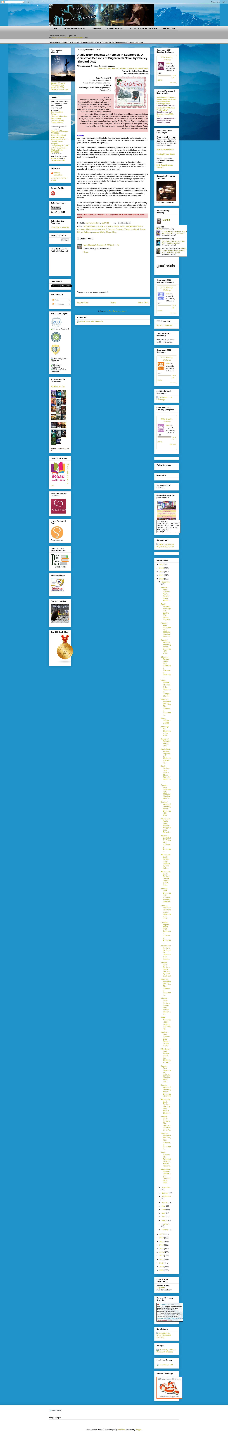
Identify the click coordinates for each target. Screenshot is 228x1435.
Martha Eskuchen (58, 174)
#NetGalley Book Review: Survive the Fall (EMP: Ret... (165, 878)
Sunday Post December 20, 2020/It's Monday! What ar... (166, 791)
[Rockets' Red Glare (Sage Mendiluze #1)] (59, 428)
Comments (59, 304)
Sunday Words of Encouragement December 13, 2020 (166, 912)
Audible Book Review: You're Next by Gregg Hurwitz (165, 594)
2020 (161, 579)
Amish (110, 226)
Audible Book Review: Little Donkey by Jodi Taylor (165, 1039)
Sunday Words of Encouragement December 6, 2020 (166, 1090)
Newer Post (82, 303)
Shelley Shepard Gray (108, 232)
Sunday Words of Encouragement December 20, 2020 (166, 808)
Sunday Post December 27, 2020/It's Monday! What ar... (166, 630)
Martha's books (58, 387)
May (164, 1213)
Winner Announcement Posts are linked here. (68, 38)
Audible (116, 226)
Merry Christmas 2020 (166, 720)
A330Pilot (121, 1430)
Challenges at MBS (115, 28)
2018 (161, 1238)
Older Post (143, 303)
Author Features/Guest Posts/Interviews (166, 100)
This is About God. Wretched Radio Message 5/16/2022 (59, 137)
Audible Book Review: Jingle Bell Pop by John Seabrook (166, 969)
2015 (161, 1249)
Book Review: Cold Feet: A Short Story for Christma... (166, 774)
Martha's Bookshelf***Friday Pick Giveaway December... (166, 707)
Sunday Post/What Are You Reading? (165, 109)
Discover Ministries (59, 116)
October (165, 1193)
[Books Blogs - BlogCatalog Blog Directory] (166, 1337)
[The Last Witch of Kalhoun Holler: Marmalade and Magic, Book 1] (54, 412)
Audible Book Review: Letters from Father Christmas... (166, 1006)
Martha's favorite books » (60, 449)
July (163, 1206)
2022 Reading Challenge (167, 358)
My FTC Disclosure (164, 325)
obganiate (160, 1288)
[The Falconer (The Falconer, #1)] (64, 404)
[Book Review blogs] (65, 663)
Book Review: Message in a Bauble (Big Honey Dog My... (166, 612)
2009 (161, 1270)
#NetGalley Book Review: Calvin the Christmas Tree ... (166, 1055)
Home (54, 28)
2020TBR (99, 226)
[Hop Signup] (166, 399)
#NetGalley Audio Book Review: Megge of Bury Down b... (166, 825)
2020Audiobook (89, 226)
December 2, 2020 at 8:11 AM (108, 245)
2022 (161, 572)
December (166, 582)
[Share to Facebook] (127, 223)
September (166, 1196)
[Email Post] (115, 223)
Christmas (81, 229)
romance (95, 232)
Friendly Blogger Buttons (74, 28)
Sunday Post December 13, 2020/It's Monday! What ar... (166, 895)
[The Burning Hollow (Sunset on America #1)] (64, 428)
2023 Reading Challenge (167, 288)
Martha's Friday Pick (165, 150)
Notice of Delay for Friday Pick (166, 742)
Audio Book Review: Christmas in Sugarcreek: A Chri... (166, 1176)
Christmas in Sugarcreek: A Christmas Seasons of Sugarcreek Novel (123, 69)
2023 (161, 568)
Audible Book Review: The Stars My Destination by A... (166, 1123)
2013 (161, 1256)
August (165, 1202)
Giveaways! (96, 28)
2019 (161, 1234)
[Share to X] (124, 223)
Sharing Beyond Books (165, 154)
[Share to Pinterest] (129, 223)
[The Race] (54, 428)
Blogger (138, 1430)
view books (173, 82)
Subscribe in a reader (60, 227)
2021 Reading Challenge (167, 420)
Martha (168, 63)
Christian (139, 226)
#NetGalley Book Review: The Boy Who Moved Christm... (166, 1106)
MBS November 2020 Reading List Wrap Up (166, 1023)
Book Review (130, 226)
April (164, 1217)
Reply (86, 252)
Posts (56, 300)
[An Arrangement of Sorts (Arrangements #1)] (59, 420)
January (165, 1230)
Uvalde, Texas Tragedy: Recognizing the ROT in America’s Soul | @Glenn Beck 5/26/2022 (60, 146)
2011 (161, 1263)
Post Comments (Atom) (118, 311)
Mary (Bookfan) (90, 245)
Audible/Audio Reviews (165, 97)
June (164, 1209)
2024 (161, 564)
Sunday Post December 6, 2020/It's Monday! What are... (166, 1074)
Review (142, 229)
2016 (161, 1245)
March (164, 1220)
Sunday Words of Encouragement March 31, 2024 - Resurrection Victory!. (60, 86)
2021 (161, 575)
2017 (161, 1241)
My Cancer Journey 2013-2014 (143, 28)
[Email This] (119, 223)
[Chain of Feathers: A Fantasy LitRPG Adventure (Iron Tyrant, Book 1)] (64, 420)
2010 (161, 1266)
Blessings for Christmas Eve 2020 (166, 730)
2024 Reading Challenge (167, 58)
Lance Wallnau (57, 123)
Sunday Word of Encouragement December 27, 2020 (166, 646)
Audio (122, 226)
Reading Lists (169, 28)
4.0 (105, 226)
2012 (161, 1259)
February (165, 1224)
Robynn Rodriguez (84, 232)
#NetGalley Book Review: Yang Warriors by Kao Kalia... (165, 861)
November (166, 1187)
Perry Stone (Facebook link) (57, 119)
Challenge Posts (163, 104)
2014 (161, 1252)
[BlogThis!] (122, 223)
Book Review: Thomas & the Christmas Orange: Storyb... (166, 688)
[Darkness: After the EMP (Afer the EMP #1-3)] (54, 420)
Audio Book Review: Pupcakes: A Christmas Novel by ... (166, 756)
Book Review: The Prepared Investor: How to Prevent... (166, 1159)
